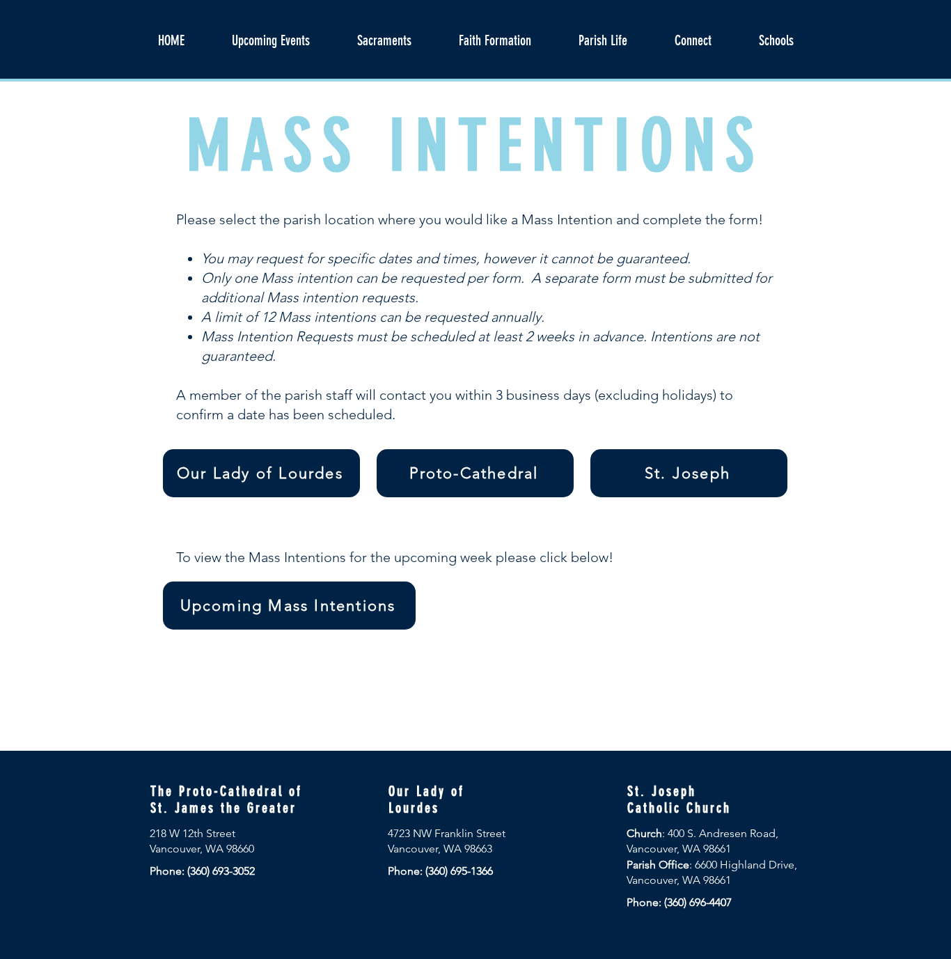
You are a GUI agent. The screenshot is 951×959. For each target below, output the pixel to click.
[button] (495, 40)
